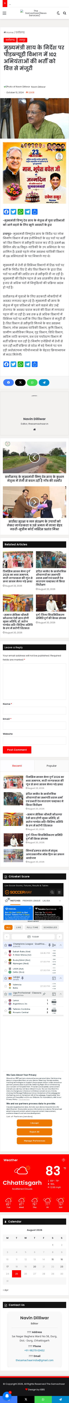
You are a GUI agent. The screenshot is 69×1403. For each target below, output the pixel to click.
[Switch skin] (58, 14)
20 (34, 1266)
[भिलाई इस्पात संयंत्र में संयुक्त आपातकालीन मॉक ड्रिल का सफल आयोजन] (13, 855)
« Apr (5, 1290)
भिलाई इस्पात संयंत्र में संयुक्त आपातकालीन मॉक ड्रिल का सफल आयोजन (45, 854)
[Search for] (64, 14)
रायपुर (22, 40)
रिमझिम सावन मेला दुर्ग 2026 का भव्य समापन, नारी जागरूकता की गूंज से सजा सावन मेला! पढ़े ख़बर (18, 576)
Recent (17, 766)
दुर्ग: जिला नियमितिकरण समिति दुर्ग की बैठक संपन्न (51, 616)
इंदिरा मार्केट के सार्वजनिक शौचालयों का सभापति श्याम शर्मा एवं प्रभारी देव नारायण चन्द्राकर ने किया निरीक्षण (51, 578)
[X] (20, 382)
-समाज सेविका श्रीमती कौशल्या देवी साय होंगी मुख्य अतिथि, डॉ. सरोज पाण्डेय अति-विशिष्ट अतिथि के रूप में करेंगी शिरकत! (18, 621)
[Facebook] (8, 382)
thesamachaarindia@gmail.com (34, 1360)
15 (53, 1259)
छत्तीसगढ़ (20, 32)
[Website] (34, 429)
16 (62, 1259)
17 (7, 1266)
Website (8, 734)
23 (61, 1266)
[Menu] (4, 14)
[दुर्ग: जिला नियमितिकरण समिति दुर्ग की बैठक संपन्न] (51, 602)
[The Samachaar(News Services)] (34, 13)
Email (7, 719)
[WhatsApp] (32, 382)
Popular (52, 766)
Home (9, 32)
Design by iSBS (36, 1389)
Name (7, 704)
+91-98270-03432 (34, 1350)
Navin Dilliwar (38, 86)
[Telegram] (44, 382)
